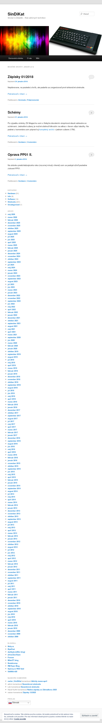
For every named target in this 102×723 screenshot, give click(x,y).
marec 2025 (12, 245)
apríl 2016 (12, 452)
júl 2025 (11, 236)
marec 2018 (12, 401)
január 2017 (12, 435)
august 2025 (13, 234)
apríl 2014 (12, 499)
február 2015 (13, 480)
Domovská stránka (15, 58)
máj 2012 (11, 555)
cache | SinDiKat (14, 681)
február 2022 (13, 312)
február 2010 (13, 625)
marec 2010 (12, 622)
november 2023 (14, 276)
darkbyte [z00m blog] (16, 652)
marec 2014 (12, 502)
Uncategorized (14, 204)
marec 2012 (12, 561)
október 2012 (13, 544)
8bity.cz (11, 646)
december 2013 (14, 510)
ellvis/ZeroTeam (14, 654)
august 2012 (13, 547)
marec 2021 (12, 334)
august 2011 (13, 580)
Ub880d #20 (12, 671)
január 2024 (12, 273)
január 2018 (12, 407)
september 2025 (14, 231)
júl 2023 (11, 284)
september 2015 (14, 469)
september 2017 (14, 415)
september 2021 (14, 323)
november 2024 (14, 256)
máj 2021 (11, 329)
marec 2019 (12, 368)
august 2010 (13, 611)
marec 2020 (12, 343)
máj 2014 (11, 496)
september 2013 (14, 519)
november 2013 (14, 513)
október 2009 (13, 636)
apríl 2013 (12, 530)
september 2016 (14, 441)
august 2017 (13, 418)
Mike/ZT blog (13, 660)
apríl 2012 (12, 558)
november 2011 (14, 572)
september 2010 (14, 608)
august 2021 (13, 326)
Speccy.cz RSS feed (16, 668)
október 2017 (13, 413)
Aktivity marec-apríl (39, 681)
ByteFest (11, 649)
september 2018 (14, 385)
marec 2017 (12, 429)
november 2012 (14, 541)
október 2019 (13, 351)
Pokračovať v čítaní (17, 93)
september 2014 (14, 488)
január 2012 (12, 566)
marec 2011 (12, 591)
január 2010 (12, 628)
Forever (11, 657)
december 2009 (14, 631)
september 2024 (14, 262)
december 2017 (14, 410)
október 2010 (13, 606)
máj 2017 (11, 424)
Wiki (37, 58)
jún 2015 (11, 471)
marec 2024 (12, 270)
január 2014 (12, 508)
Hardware (22, 142)
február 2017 (13, 432)
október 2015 (13, 466)
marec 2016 (12, 454)
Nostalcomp (13, 663)
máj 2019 (11, 362)
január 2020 (12, 348)
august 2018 (13, 387)
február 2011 (13, 594)
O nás (29, 58)
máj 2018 (11, 396)
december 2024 (14, 253)
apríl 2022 (12, 309)
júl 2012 (11, 550)
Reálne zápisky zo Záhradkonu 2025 (42, 689)
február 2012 (13, 564)
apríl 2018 (12, 399)
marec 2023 (12, 290)
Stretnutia (22, 100)
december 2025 (14, 222)
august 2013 (13, 522)
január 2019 (12, 373)
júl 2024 (11, 264)
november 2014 (14, 485)
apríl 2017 (12, 427)
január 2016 (12, 460)
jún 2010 (11, 614)
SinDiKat (16, 14)
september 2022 (14, 301)
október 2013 (13, 516)
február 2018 (13, 404)
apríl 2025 (12, 242)
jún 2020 (11, 340)
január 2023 (12, 292)
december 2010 (14, 600)
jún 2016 (11, 446)
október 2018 (13, 382)
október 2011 (13, 575)
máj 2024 (11, 267)
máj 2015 (11, 474)
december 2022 (14, 295)
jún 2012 (11, 552)
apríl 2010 (12, 620)
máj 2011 (11, 586)
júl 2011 (11, 583)
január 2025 (12, 250)
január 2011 (12, 597)
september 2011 (14, 578)
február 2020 (13, 345)
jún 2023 (11, 287)
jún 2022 (11, 303)
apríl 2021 (12, 332)
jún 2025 (11, 239)
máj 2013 (11, 527)
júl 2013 (11, 524)
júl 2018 (11, 390)
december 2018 (14, 376)
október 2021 (13, 320)
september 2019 (14, 354)
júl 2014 (11, 494)
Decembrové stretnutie (31, 684)
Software (11, 199)
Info (9, 196)
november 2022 (14, 298)
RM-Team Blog (14, 666)
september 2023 (14, 278)
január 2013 (12, 538)
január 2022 (12, 315)
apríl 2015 (12, 477)
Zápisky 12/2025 (29, 692)
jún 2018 (11, 393)
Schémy (14, 112)
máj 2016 (11, 449)
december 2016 (14, 438)
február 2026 (13, 220)
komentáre (32, 142)
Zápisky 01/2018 (20, 76)
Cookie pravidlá (20, 719)
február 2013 (13, 536)
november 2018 (14, 379)
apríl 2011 (12, 589)
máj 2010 (11, 617)
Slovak (15, 703)
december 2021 (14, 317)
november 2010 (14, 603)
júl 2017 (11, 421)
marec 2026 (12, 217)
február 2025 (13, 248)
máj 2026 (11, 214)
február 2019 (13, 371)
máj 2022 (11, 306)
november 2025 (14, 225)
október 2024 (13, 259)
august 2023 (13, 281)
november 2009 (14, 633)
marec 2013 (12, 533)
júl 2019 (11, 359)
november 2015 (14, 463)
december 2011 (14, 569)
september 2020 (14, 337)
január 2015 (12, 482)
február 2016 (13, 457)
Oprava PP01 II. (20, 154)
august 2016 (13, 443)
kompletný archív (46, 129)
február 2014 (13, 505)
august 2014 (13, 491)
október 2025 (13, 228)
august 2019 (13, 357)
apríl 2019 (12, 365)
